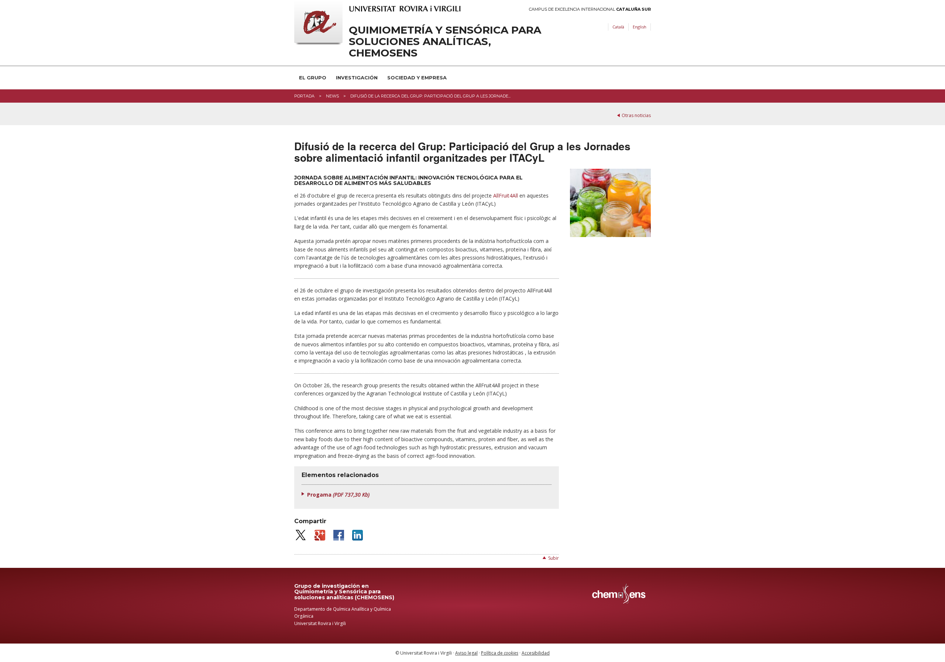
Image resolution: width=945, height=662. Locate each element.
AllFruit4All (505, 195)
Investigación (357, 77)
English (639, 27)
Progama (338, 494)
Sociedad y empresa (417, 77)
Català (618, 27)
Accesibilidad (536, 653)
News (332, 96)
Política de (499, 653)
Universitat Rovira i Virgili (320, 623)
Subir (553, 558)
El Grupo (312, 77)
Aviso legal (466, 653)
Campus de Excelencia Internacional (590, 9)
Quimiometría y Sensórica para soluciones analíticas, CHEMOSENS (445, 41)
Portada (304, 96)
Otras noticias (636, 115)
